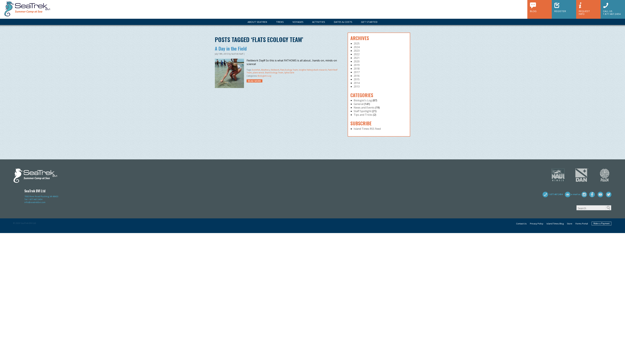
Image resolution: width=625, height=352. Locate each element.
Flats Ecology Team (289, 69)
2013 (357, 86)
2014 (357, 83)
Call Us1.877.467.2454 (612, 12)
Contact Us (521, 223)
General (358, 104)
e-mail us (575, 194)
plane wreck (258, 72)
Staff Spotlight (362, 111)
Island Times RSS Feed (367, 129)
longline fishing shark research (313, 69)
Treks (280, 21)
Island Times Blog (555, 223)
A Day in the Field (231, 48)
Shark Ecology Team (274, 72)
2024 (357, 47)
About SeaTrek (257, 21)
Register (560, 11)
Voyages (297, 21)
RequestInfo (584, 12)
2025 (357, 43)
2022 (357, 54)
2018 (357, 68)
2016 (357, 76)
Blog (533, 11)
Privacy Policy (536, 223)
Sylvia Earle (289, 72)
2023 (357, 50)
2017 (357, 72)
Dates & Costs (343, 21)
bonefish (256, 69)
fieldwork (275, 69)
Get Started (369, 21)
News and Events (364, 107)
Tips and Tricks (363, 115)
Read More (254, 80)
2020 (357, 61)
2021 (357, 58)
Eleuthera (265, 69)
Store (569, 223)
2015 (357, 79)
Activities (318, 21)
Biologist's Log (264, 75)
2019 (357, 65)
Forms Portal (582, 223)
